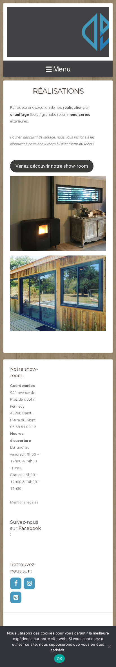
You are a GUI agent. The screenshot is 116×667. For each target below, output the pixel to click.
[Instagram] (29, 583)
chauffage (19, 114)
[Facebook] (15, 583)
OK (59, 658)
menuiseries (78, 114)
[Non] (109, 646)
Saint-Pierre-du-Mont (75, 144)
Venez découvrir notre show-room (51, 166)
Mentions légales (24, 502)
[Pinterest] (15, 597)
